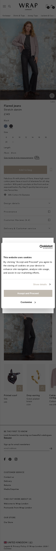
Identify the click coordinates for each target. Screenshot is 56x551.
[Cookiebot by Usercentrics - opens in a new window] (40, 247)
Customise (26, 302)
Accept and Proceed (28, 293)
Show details (40, 284)
